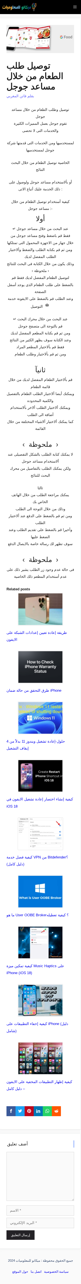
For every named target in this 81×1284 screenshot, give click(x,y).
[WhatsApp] (47, 1111)
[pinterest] (29, 1111)
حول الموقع (20, 1271)
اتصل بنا (36, 1271)
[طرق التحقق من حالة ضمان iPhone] (40, 680)
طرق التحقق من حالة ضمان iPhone (33, 690)
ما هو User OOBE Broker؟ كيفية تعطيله (37, 915)
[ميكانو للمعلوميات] (19, 7)
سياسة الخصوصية (56, 1271)
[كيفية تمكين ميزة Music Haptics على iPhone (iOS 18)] (40, 955)
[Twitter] (20, 1111)
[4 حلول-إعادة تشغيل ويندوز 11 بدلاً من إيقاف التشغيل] (40, 731)
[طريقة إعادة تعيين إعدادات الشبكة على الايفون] (40, 622)
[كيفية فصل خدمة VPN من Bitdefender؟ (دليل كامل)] (40, 846)
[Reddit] (56, 1111)
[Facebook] (11, 1111)
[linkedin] (38, 1111)
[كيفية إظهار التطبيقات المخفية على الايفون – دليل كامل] (40, 1071)
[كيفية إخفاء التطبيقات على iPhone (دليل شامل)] (40, 1013)
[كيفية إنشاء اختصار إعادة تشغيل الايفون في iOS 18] (40, 789)
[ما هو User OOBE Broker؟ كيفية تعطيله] (40, 904)
